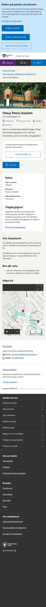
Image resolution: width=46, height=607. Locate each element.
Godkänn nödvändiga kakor (15, 37)
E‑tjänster (9, 62)
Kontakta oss (7, 488)
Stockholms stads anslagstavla (14, 473)
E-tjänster (6, 467)
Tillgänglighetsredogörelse (13, 522)
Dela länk (8, 125)
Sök (24, 62)
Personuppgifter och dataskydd (14, 528)
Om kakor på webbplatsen (12, 21)
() (24, 154)
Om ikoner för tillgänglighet (15, 227)
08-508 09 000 (18, 358)
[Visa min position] (6, 331)
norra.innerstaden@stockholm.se (24, 354)
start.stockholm (8, 550)
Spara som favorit (24, 121)
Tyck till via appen (9, 382)
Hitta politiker (8, 494)
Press (5, 507)
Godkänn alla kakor (12, 28)
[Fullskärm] (39, 287)
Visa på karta (10, 121)
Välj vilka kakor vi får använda (16, 46)
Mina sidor (6, 501)
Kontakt (38, 121)
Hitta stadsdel (8, 461)
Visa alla (12, 165)
